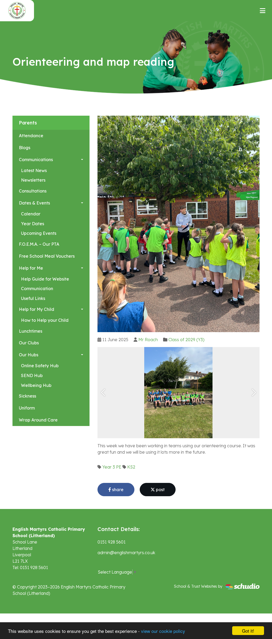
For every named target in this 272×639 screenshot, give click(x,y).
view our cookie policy (163, 631)
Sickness (27, 396)
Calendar (30, 213)
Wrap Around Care (38, 420)
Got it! (248, 630)
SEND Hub (32, 375)
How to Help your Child (45, 320)
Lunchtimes (30, 331)
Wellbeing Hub (36, 385)
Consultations (32, 191)
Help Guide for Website (45, 279)
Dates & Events (34, 203)
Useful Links (33, 298)
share (117, 489)
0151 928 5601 (111, 542)
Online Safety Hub (40, 365)
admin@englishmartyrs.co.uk (126, 552)
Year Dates (32, 223)
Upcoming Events (38, 233)
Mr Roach (148, 339)
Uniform (27, 408)
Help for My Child (36, 309)
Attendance (31, 135)
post (160, 489)
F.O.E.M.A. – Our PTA (39, 244)
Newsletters (33, 180)
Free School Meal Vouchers (47, 256)
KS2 (131, 467)
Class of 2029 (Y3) (186, 339)
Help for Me (31, 268)
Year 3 (108, 467)
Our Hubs (28, 354)
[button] (103, 392)
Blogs (24, 147)
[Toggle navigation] (262, 10)
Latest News (34, 170)
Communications (36, 159)
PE (118, 467)
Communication (37, 288)
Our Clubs (29, 342)
